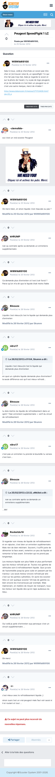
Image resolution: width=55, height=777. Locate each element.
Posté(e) (24, 65)
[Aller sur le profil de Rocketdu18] (5, 534)
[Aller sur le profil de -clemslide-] (5, 130)
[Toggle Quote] (6, 359)
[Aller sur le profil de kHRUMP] (5, 238)
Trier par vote (31, 106)
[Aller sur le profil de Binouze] (5, 308)
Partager (15, 739)
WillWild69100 (31, 41)
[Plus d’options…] (48, 63)
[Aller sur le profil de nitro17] (5, 348)
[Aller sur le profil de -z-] (5, 688)
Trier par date (46, 106)
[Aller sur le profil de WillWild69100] (7, 63)
